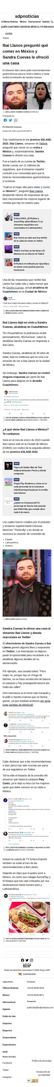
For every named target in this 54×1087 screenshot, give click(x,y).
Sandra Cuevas (15, 287)
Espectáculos (9, 1045)
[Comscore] (27, 974)
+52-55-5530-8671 (35, 995)
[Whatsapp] (15, 120)
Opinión (46, 22)
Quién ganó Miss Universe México (19, 27)
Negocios (7, 1030)
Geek (5, 1052)
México (23, 22)
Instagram (7, 1077)
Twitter (6, 1070)
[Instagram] (31, 960)
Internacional (34, 22)
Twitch (6, 38)
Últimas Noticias (10, 22)
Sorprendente (9, 1037)
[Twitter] (10, 120)
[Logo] (27, 16)
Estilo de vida (9, 1016)
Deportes (7, 1023)
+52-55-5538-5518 (35, 988)
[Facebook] (5, 120)
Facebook (7, 1063)
